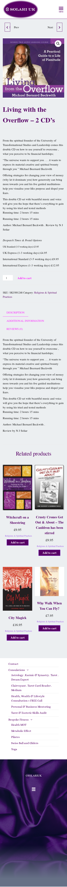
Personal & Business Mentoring (31, 706)
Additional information (25, 321)
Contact (13, 664)
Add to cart (24, 278)
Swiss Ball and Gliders (24, 743)
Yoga (14, 749)
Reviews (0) (15, 329)
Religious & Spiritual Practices (18, 535)
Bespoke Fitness (18, 719)
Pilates (15, 737)
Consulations (16, 670)
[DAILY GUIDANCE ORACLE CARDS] (59, 27)
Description (16, 312)
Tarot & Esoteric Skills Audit (29, 712)
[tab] (18, 312)
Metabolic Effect (21, 731)
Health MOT (18, 724)
